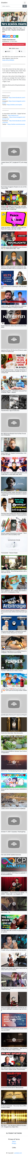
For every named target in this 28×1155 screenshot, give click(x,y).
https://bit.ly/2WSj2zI (8, 60)
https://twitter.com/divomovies (16, 124)
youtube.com (18, 1153)
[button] (24, 6)
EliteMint (4, 3)
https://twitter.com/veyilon (14, 104)
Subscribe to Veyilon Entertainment (14, 44)
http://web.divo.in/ (13, 115)
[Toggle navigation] (25, 2)
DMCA (14, 1141)
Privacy (14, 1143)
